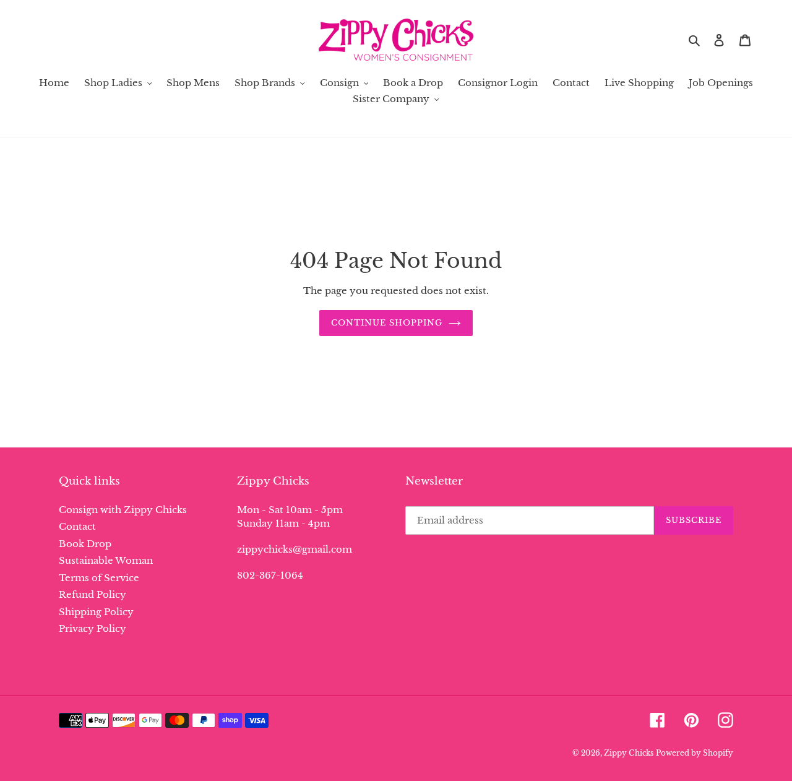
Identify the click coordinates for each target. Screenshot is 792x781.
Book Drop (85, 544)
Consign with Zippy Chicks (123, 510)
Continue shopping (387, 322)
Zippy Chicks (628, 752)
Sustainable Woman (106, 560)
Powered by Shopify (694, 752)
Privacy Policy (92, 628)
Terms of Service (99, 578)
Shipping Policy (96, 612)
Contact (77, 526)
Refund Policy (92, 594)
